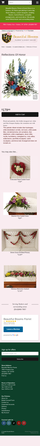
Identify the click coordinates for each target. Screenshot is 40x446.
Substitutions (6, 410)
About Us (4, 398)
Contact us (5, 402)
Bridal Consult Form (8, 400)
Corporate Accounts (8, 404)
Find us (4, 376)
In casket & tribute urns (19, 46)
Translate (30, 30)
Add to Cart (20, 114)
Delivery (4, 406)
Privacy (4, 408)
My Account (5, 412)
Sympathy (8, 46)
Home (3, 46)
